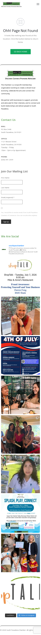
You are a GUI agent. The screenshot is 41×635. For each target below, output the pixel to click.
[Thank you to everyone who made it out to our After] (20, 316)
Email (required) (7, 197)
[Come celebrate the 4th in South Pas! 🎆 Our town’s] (20, 355)
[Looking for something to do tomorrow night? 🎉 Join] (20, 395)
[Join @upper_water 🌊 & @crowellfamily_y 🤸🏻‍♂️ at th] (20, 474)
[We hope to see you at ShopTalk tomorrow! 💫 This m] (20, 592)
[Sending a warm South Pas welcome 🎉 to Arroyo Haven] (20, 553)
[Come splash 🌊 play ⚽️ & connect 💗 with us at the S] (20, 513)
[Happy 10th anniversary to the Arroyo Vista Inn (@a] (20, 434)
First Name (5, 178)
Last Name (5, 187)
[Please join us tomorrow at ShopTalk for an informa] (20, 276)
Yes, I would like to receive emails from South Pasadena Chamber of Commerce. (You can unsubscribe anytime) (19, 213)
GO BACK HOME (20, 51)
